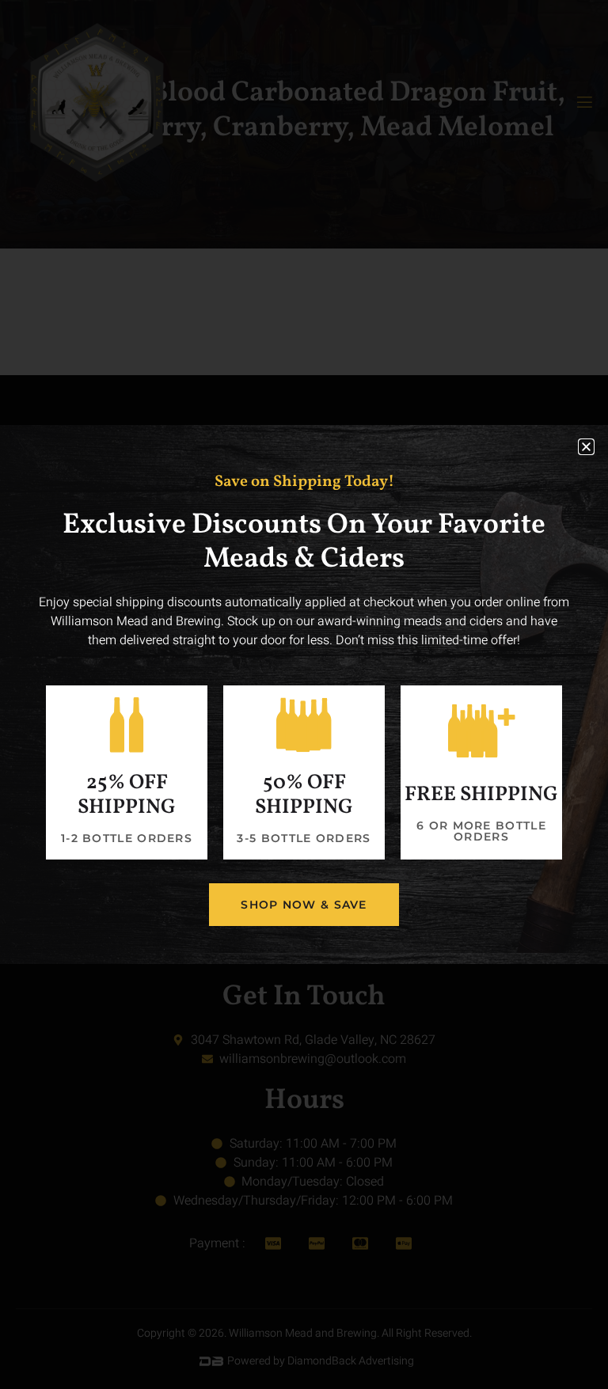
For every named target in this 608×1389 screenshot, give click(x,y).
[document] (304, 694)
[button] (586, 447)
